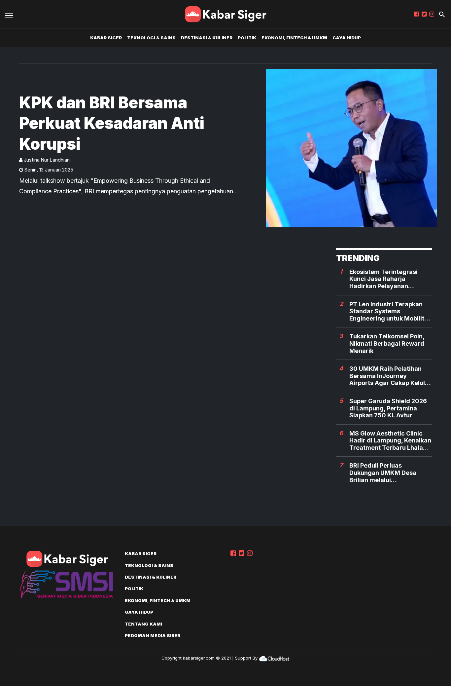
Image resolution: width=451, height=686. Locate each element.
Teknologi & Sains (151, 37)
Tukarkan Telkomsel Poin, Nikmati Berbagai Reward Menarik (386, 343)
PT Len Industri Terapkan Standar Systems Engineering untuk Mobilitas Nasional (390, 311)
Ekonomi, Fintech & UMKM (294, 37)
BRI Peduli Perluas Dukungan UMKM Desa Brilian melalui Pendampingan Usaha (382, 472)
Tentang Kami (143, 624)
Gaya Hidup (346, 37)
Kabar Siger (106, 37)
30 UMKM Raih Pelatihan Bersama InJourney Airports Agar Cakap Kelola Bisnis (389, 376)
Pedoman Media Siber (152, 635)
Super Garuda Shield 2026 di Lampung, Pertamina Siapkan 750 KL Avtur (388, 408)
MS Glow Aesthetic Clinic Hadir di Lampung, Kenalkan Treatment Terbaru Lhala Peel (390, 440)
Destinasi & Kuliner (206, 37)
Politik (247, 37)
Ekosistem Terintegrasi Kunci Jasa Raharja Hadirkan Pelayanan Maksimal (383, 279)
